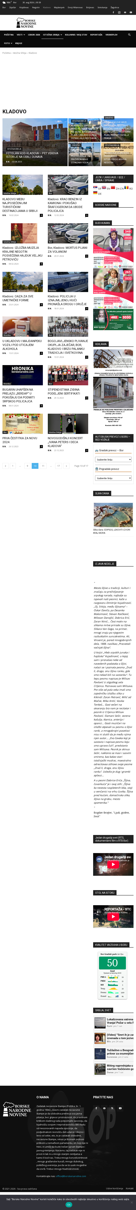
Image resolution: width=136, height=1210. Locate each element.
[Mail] (125, 12)
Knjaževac (24, 7)
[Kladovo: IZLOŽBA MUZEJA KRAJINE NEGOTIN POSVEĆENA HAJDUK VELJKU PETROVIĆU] (22, 233)
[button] (129, 35)
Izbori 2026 (34, 34)
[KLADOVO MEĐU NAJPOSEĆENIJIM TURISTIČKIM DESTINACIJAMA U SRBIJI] (22, 185)
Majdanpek (59, 7)
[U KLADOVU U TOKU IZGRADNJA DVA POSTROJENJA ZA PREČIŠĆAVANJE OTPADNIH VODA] (84, 154)
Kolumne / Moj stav (76, 34)
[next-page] (66, 466)
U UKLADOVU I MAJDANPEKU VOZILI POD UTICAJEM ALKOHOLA (22, 345)
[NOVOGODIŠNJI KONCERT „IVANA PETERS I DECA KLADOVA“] (68, 424)
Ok (68, 1204)
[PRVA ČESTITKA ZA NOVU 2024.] (22, 424)
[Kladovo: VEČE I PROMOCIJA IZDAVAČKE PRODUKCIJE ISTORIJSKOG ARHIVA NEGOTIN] (117, 154)
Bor (4, 7)
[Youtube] (131, 12)
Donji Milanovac (75, 7)
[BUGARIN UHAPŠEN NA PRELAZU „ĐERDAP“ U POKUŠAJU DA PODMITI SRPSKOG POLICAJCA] (22, 375)
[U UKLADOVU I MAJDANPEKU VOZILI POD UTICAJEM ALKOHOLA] (22, 327)
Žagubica (115, 7)
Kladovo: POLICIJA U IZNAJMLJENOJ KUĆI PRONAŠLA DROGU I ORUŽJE (67, 300)
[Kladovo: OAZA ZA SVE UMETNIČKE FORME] (22, 282)
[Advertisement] (91, 22)
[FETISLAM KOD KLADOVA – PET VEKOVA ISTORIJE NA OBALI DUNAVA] (35, 142)
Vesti (19, 34)
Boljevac (90, 7)
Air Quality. (114, 954)
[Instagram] (119, 12)
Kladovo (47, 7)
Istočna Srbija (51, 34)
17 (58, 465)
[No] (131, 1202)
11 (43, 465)
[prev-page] (5, 466)
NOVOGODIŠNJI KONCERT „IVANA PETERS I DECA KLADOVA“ (65, 442)
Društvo (109, 118)
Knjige (18, 43)
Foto (7, 43)
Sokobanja (102, 7)
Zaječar (12, 7)
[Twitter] (112, 1108)
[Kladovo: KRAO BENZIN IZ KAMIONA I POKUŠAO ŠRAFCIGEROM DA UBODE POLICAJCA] (68, 185)
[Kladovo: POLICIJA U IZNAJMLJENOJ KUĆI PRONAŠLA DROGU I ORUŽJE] (68, 282)
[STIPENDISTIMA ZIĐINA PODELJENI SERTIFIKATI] (68, 375)
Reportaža (96, 34)
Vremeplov (111, 34)
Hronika (52, 290)
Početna (9, 34)
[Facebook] (113, 12)
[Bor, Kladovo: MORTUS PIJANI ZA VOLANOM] (68, 233)
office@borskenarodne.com (71, 1176)
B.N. (4, 215)
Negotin (36, 7)
